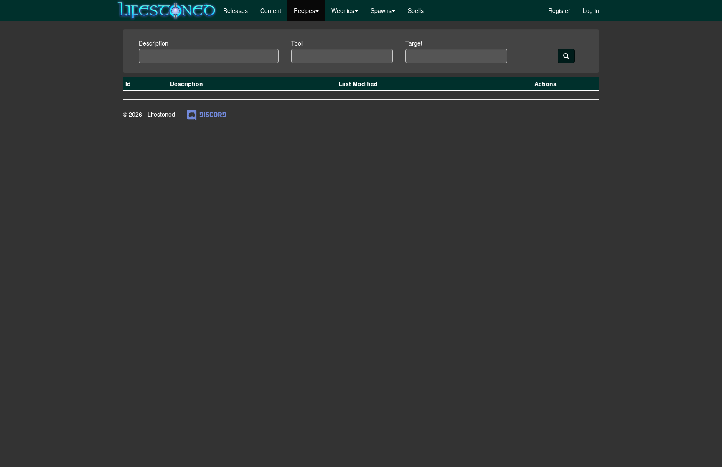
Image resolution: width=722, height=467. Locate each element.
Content (270, 10)
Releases (235, 10)
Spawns (381, 10)
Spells (416, 10)
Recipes (304, 10)
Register (559, 10)
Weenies (342, 10)
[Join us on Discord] (206, 114)
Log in (591, 10)
